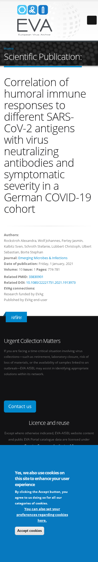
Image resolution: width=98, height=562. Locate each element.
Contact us (20, 406)
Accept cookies (29, 531)
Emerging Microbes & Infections (42, 257)
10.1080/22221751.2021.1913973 (51, 282)
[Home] (49, 20)
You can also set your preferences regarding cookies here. (42, 515)
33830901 (36, 276)
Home (9, 48)
